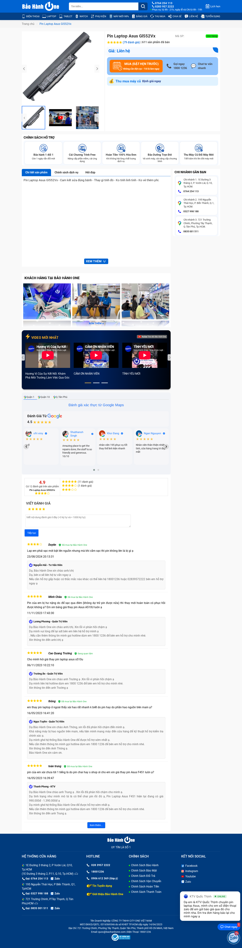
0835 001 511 (191, 231)
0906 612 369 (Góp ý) (104, 878)
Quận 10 (45, 397)
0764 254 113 (191, 191)
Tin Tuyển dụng (102, 885)
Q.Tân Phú (61, 397)
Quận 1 (30, 397)
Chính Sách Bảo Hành (145, 865)
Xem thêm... (96, 825)
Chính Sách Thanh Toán (146, 892)
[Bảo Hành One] (40, 6)
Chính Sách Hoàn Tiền (145, 886)
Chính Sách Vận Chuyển (146, 881)
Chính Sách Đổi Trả (143, 876)
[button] (94, 470)
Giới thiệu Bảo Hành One (107, 894)
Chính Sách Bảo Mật (144, 870)
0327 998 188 (191, 211)
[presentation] (24, 69)
